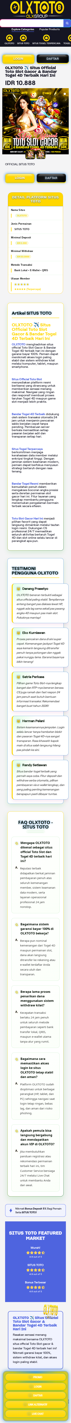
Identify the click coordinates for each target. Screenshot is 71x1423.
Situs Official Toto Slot (27, 379)
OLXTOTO (19, 344)
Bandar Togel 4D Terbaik (28, 414)
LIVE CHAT (38, 1414)
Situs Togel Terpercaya (27, 449)
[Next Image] (66, 121)
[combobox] (32, 23)
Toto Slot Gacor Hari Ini (27, 518)
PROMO (37, 1376)
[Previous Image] (5, 121)
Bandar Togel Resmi (25, 483)
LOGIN (18, 58)
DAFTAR (52, 58)
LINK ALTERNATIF (37, 1405)
